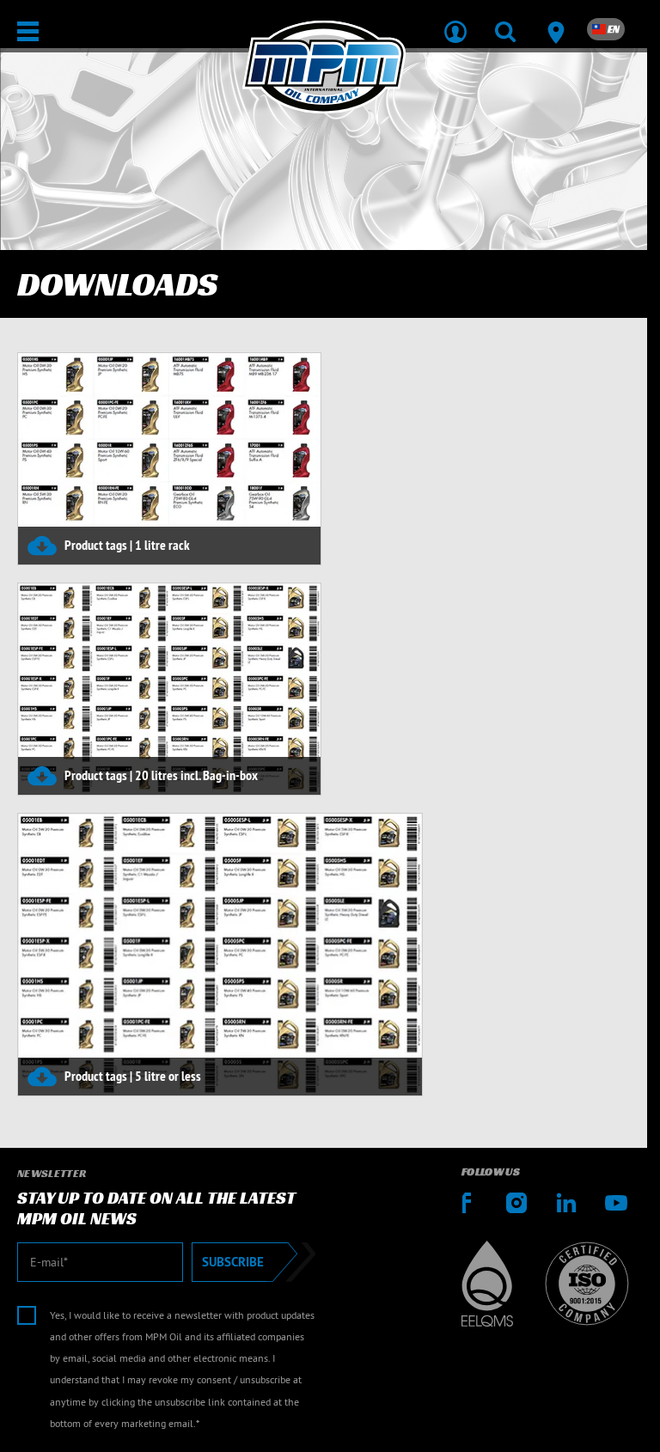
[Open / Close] (28, 31)
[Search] (505, 20)
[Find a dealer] (555, 20)
